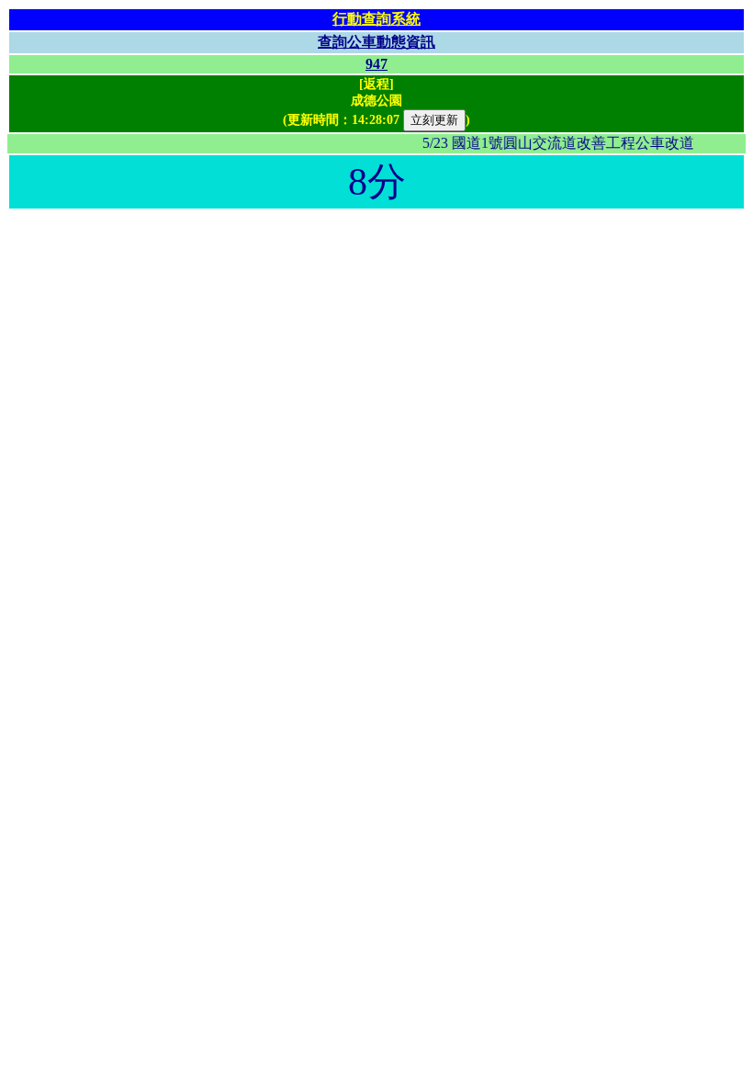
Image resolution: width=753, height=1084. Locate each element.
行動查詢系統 (376, 19)
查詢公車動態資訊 (376, 42)
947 (376, 64)
